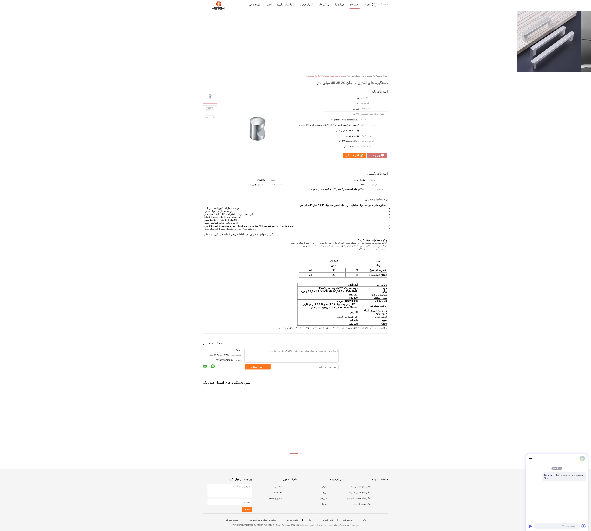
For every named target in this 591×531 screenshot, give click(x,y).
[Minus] (530, 458)
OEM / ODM (276, 492)
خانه (364, 520)
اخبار (269, 4)
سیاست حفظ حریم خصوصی (263, 520)
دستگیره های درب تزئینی (290, 327)
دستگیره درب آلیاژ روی (362, 504)
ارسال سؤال (257, 366)
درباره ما (339, 4)
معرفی (324, 486)
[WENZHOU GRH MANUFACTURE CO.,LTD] (218, 5)
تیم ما (324, 504)
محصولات (355, 4)
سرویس (323, 498)
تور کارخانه (324, 4)
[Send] (530, 526)
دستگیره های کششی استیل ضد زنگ (321, 327)
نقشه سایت (292, 520)
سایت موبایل (232, 520)
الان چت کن (255, 4)
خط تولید (278, 486)
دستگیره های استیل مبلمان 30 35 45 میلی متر (326, 76)
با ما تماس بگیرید (285, 4)
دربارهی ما (328, 520)
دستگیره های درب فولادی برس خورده (359, 327)
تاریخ (325, 492)
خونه (367, 4)
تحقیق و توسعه (275, 498)
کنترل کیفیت (306, 4)
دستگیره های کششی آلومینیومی (358, 498)
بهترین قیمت (375, 155)
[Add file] (583, 526)
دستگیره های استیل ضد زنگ (360, 492)
